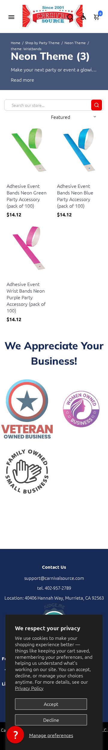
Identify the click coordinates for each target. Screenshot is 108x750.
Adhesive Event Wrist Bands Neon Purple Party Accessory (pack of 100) (26, 297)
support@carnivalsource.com (54, 578)
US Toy (12, 178)
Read (16, 79)
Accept (51, 703)
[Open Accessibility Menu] (83, 16)
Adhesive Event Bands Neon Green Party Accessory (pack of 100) (26, 195)
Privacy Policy (29, 688)
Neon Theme (75, 42)
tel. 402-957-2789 (54, 588)
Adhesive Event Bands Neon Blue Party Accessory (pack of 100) (75, 195)
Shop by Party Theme (42, 42)
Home (15, 42)
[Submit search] (96, 105)
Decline (51, 719)
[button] (15, 734)
